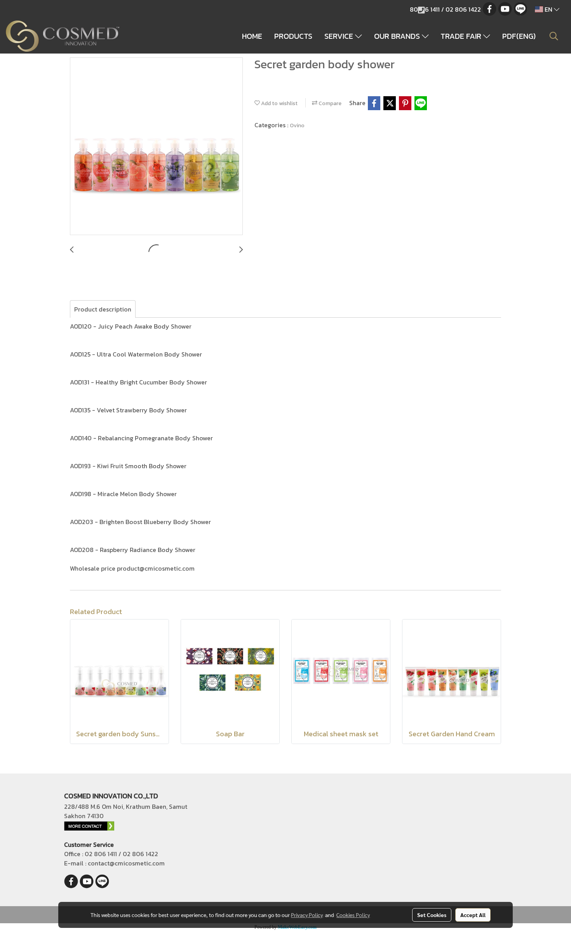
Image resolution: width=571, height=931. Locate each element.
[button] (553, 36)
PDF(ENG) (519, 36)
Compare (329, 103)
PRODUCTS (293, 36)
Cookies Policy (353, 914)
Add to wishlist (279, 103)
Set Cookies (431, 914)
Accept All (473, 914)
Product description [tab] (102, 309)
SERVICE (339, 36)
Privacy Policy (307, 914)
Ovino (297, 125)
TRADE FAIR (461, 36)
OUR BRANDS (398, 36)
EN (548, 9)
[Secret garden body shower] (156, 146)
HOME (252, 36)
